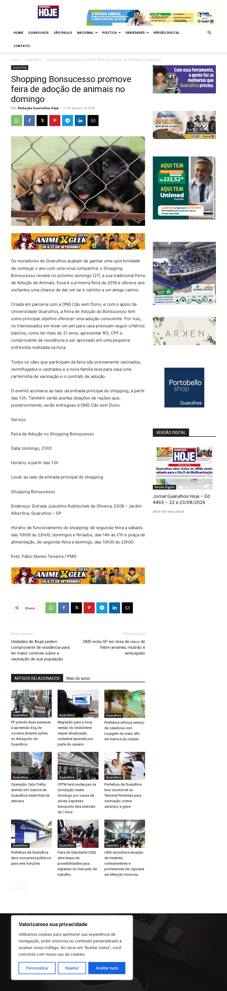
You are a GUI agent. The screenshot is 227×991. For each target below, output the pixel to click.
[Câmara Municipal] (184, 92)
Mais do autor (78, 678)
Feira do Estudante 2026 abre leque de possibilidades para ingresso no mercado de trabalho (77, 863)
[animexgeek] (78, 248)
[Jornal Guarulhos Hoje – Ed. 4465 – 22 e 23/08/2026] (184, 467)
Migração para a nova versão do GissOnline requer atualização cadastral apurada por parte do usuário (75, 733)
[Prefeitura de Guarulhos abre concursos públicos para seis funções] (31, 834)
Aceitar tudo (107, 968)
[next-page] (23, 885)
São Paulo (63, 32)
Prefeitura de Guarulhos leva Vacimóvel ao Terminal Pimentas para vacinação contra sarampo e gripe (123, 795)
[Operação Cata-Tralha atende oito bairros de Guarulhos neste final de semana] (31, 766)
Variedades (135, 32)
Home (18, 32)
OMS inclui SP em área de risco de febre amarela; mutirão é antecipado (114, 647)
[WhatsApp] (16, 120)
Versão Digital (166, 32)
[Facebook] (29, 120)
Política (109, 32)
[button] (209, 32)
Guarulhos (38, 32)
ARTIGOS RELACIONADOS (37, 678)
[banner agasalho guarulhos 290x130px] (184, 137)
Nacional (85, 32)
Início (15, 59)
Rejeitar (72, 968)
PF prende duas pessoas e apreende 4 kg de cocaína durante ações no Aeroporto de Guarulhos (31, 733)
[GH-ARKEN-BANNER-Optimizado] (184, 343)
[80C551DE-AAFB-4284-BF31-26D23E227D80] (184, 218)
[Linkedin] (80, 120)
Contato (22, 46)
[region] (72, 947)
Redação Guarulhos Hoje (38, 108)
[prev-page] (14, 885)
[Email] (93, 120)
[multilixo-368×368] (184, 303)
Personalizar (37, 968)
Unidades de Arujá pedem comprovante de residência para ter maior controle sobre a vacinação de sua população (40, 650)
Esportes (112, 845)
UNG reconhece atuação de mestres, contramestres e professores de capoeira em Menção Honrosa (124, 863)
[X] (42, 120)
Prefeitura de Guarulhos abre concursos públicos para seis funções (31, 858)
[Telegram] (67, 120)
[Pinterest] (54, 120)
